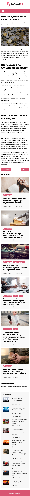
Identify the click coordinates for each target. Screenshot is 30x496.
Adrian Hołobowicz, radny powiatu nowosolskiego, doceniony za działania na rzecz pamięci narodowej (13, 234)
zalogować (10, 386)
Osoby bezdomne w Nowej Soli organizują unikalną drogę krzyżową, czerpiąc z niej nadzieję (14, 201)
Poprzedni (7, 169)
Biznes (15, 295)
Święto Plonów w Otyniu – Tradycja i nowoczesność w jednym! (19, 442)
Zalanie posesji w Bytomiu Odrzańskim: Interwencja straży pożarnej (19, 463)
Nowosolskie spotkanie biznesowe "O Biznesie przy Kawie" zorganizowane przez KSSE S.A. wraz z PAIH (14, 301)
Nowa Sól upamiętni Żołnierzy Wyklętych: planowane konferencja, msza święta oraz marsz (15, 372)
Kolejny (24, 169)
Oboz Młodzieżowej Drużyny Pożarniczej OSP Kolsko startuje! (19, 421)
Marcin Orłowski (6, 23)
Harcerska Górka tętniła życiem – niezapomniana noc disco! (19, 473)
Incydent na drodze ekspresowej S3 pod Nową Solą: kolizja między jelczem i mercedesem (15, 268)
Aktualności (5, 24)
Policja (15, 262)
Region (21, 295)
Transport (21, 262)
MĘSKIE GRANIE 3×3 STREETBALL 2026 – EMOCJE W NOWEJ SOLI (18, 400)
